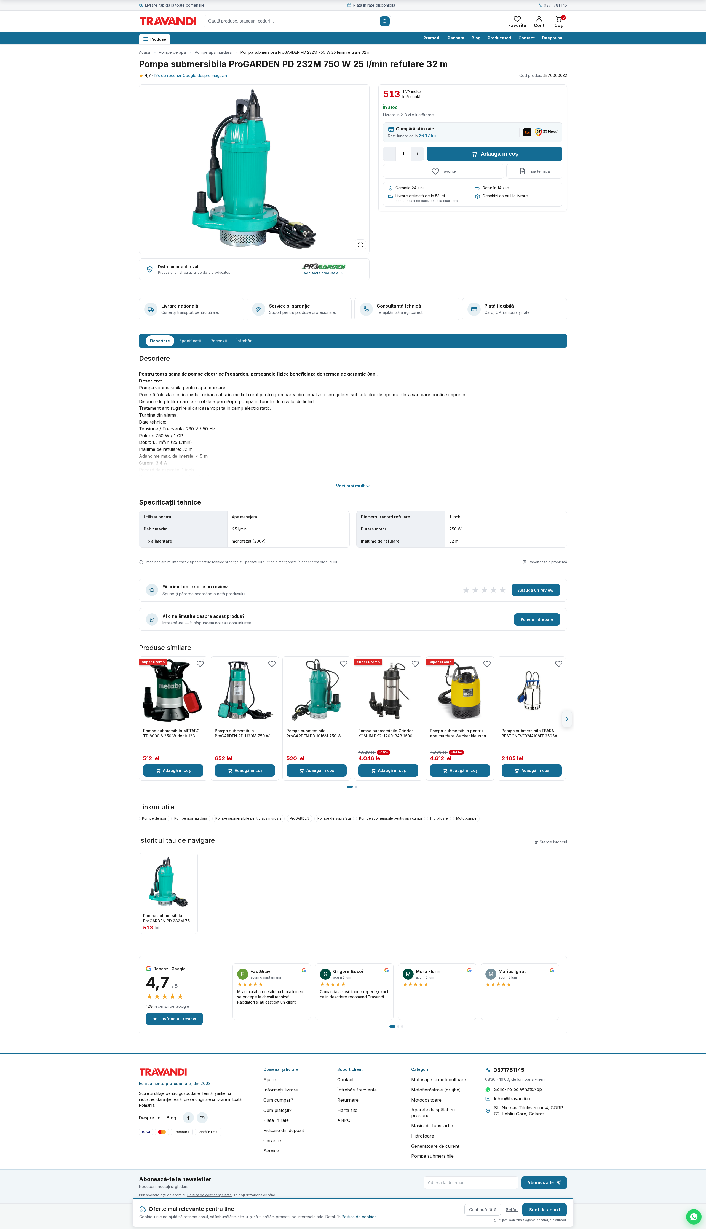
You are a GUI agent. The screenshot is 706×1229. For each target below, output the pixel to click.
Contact (526, 38)
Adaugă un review (535, 590)
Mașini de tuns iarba (432, 1125)
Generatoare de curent (435, 1146)
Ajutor (269, 1079)
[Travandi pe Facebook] (188, 1117)
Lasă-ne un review (177, 1018)
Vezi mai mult (350, 486)
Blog (476, 38)
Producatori (499, 38)
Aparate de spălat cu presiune (433, 1113)
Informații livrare (280, 1090)
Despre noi (552, 38)
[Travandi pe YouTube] (202, 1117)
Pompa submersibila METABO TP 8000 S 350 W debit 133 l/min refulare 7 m (171, 733)
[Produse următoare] (567, 719)
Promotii (431, 38)
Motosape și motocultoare (438, 1079)
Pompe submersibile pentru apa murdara (248, 818)
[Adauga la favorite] (200, 663)
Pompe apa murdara (213, 52)
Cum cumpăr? (278, 1100)
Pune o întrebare (537, 619)
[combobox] (297, 21)
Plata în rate (276, 1120)
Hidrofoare (439, 818)
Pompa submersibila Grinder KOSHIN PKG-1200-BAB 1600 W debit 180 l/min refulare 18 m (387, 733)
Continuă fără (482, 1209)
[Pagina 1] (349, 786)
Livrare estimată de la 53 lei (420, 195)
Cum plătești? (277, 1110)
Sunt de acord (544, 1209)
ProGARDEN (299, 818)
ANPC (343, 1120)
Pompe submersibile (432, 1156)
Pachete (456, 38)
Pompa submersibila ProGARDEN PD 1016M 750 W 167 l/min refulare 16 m (314, 733)
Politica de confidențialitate (209, 1195)
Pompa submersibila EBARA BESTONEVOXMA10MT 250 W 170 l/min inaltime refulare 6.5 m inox (530, 733)
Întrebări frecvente (357, 1090)
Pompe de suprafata (334, 818)
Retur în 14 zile (496, 187)
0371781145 (508, 1070)
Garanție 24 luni (409, 187)
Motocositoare (426, 1100)
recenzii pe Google (167, 1006)
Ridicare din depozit (283, 1130)
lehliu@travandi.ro (513, 1098)
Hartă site (347, 1110)
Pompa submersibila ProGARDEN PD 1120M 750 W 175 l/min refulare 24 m (242, 733)
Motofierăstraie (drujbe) (436, 1090)
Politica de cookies (359, 1216)
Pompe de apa (172, 52)
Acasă (144, 52)
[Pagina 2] (356, 786)
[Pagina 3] (402, 1026)
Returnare (348, 1100)
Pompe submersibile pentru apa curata (390, 818)
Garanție (272, 1140)
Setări (512, 1209)
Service (271, 1150)
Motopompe (466, 818)
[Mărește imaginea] (360, 244)
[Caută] (385, 21)
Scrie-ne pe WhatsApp (518, 1089)
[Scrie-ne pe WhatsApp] (694, 1217)
